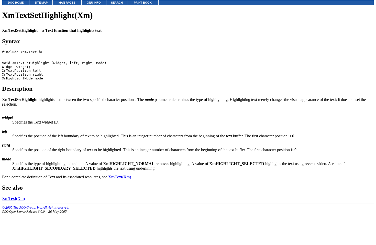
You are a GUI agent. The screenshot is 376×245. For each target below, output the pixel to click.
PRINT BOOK (143, 2)
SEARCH (117, 2)
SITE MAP (41, 2)
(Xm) (119, 177)
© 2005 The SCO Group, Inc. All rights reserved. (35, 207)
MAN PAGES (67, 2)
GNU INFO (94, 2)
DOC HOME (16, 2)
